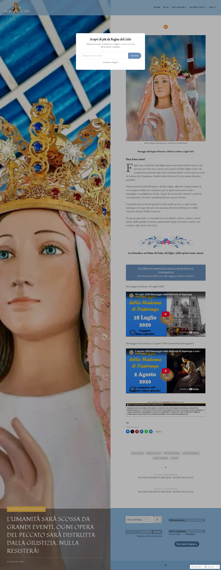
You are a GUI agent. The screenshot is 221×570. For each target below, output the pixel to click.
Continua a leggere (111, 62)
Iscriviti (134, 55)
